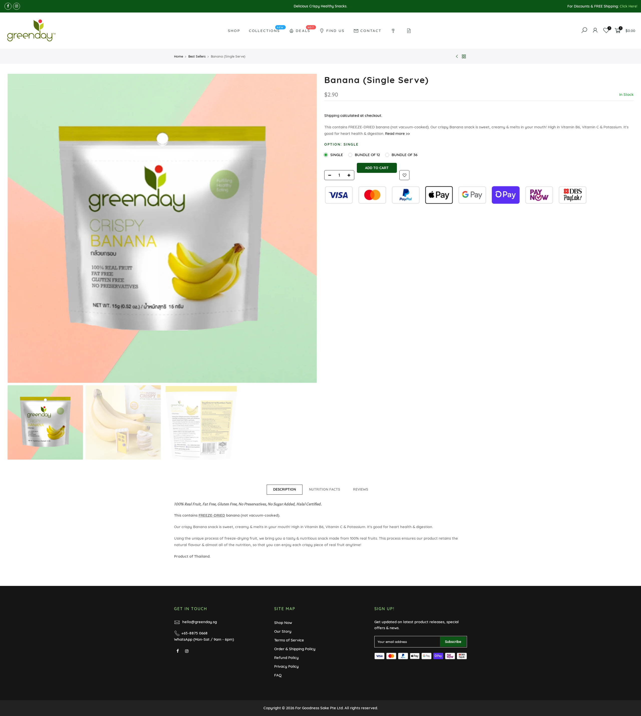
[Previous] (16, 228)
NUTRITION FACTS (324, 489)
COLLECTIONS (266, 29)
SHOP (234, 30)
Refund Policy (286, 657)
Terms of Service (289, 640)
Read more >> (397, 133)
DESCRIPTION (284, 489)
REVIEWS (360, 489)
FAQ (277, 675)
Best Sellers (197, 56)
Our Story (282, 631)
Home (178, 56)
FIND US (335, 30)
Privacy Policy (286, 666)
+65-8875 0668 (194, 633)
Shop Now (283, 622)
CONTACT (370, 30)
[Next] (307, 228)
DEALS (305, 29)
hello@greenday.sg (199, 621)
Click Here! (628, 6)
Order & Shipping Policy (294, 648)
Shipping (331, 115)
